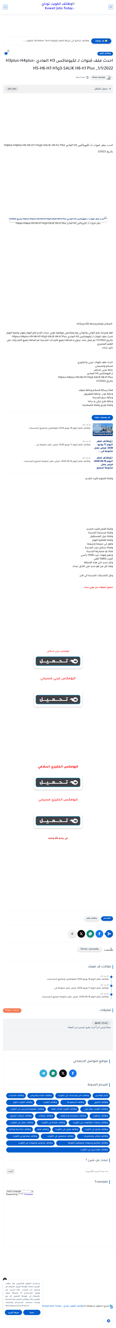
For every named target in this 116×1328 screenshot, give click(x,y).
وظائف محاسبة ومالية (20, 1129)
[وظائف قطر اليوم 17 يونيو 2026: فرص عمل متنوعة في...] (103, 446)
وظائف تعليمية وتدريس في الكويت (27, 1109)
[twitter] (63, 1073)
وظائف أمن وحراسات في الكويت (73, 1096)
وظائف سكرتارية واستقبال (73, 1116)
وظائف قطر (105, 54)
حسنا (32, 1312)
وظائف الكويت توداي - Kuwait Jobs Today (63, 1306)
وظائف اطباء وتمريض (41, 1096)
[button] (99, 934)
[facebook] (73, 1073)
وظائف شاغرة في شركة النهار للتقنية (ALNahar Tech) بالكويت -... (55, 41)
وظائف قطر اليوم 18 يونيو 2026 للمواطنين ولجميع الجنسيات (59, 428)
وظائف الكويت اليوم (22, 1102)
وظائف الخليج (101, 1102)
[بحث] (5, 7)
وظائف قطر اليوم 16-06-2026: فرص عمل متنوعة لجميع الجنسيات (57, 461)
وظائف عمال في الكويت (21, 1123)
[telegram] (43, 1073)
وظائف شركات (46, 1116)
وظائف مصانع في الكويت (25, 1136)
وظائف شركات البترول (21, 1116)
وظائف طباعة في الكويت (53, 1123)
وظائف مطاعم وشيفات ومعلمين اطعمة (88, 1143)
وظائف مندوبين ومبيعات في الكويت (35, 1143)
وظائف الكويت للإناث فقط (64, 1109)
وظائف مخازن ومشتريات (96, 1136)
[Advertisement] (58, 26)
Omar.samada (98, 78)
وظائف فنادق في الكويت (96, 1129)
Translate (28, 1194)
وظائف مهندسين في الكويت (94, 1150)
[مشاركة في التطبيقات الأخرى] (72, 934)
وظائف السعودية (75, 1102)
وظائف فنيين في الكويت (66, 1129)
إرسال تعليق (101, 1023)
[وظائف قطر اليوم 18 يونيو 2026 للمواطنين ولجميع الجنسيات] (103, 429)
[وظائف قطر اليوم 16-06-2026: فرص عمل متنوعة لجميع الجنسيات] (103, 462)
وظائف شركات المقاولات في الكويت (90, 1123)
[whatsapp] (53, 1073)
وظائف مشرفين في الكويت (60, 1136)
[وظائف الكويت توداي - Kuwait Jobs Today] (58, 7)
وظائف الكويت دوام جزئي (96, 1109)
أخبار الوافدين (101, 1096)
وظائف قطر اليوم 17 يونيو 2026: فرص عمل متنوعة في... (62, 445)
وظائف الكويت (50, 1102)
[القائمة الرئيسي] (110, 7)
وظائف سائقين (100, 1116)
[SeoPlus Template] (111, 1306)
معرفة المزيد (13, 1312)
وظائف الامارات (16, 1096)
